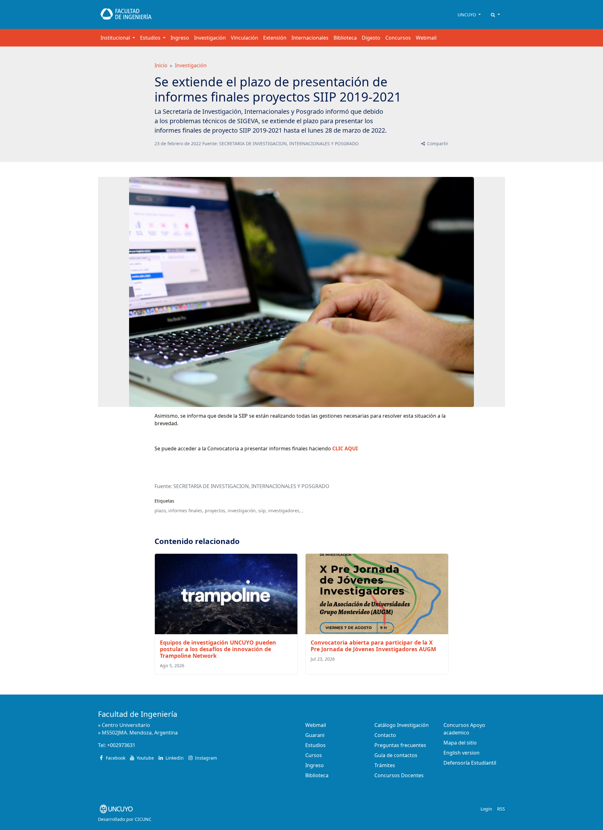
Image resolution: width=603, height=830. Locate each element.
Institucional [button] (115, 37)
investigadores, (284, 511)
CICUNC (143, 819)
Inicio (161, 65)
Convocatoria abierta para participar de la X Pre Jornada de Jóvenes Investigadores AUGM (373, 646)
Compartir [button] (437, 143)
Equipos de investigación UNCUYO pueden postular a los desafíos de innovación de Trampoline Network (218, 649)
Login (486, 809)
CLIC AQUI (345, 448)
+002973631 (121, 745)
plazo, (161, 511)
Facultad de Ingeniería (137, 714)
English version (461, 752)
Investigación (210, 37)
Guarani (314, 735)
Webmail (426, 37)
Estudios (315, 745)
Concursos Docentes (399, 775)
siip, (262, 511)
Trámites (384, 765)
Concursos (398, 37)
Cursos (313, 755)
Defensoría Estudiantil (469, 762)
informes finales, (186, 511)
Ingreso (180, 37)
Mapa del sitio (460, 742)
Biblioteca (345, 37)
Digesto (371, 37)
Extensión (274, 37)
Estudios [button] (151, 37)
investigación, (242, 511)
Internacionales (310, 37)
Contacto (385, 735)
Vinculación (244, 37)
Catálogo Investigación (401, 725)
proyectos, (215, 511)
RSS (501, 809)
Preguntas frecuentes (400, 745)
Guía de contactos (395, 755)
